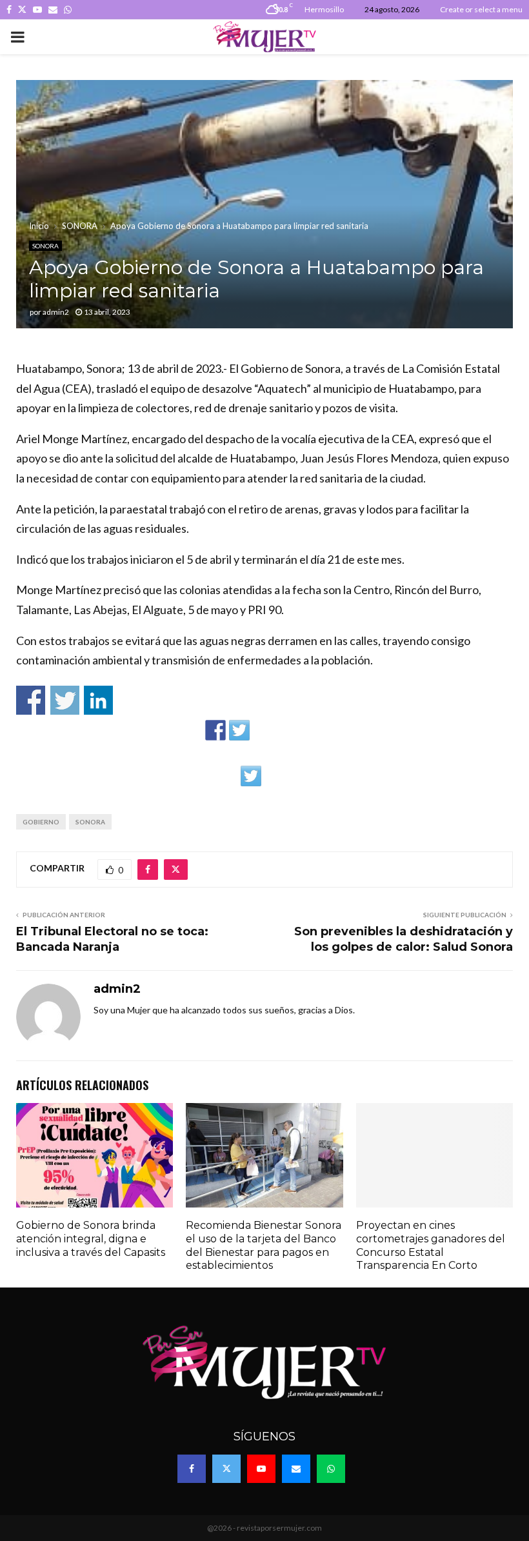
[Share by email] (274, 776)
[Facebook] (191, 1469)
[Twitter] (226, 1469)
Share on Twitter (64, 700)
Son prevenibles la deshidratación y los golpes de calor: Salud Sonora (403, 939)
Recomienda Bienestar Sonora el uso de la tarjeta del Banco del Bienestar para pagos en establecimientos (263, 1245)
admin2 (56, 312)
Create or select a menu (481, 9)
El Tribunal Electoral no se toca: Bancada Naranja (112, 939)
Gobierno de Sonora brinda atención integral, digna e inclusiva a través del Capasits (90, 1238)
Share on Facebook (30, 700)
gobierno (41, 822)
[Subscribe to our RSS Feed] (263, 730)
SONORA (45, 246)
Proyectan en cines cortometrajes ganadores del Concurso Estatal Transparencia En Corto (430, 1245)
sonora (90, 822)
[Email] (296, 1469)
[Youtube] (261, 1469)
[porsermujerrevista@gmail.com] (311, 730)
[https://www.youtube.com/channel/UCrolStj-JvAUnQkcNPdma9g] (287, 730)
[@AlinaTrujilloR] (251, 776)
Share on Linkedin (98, 700)
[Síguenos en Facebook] (215, 730)
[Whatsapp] (331, 1469)
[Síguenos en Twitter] (239, 730)
